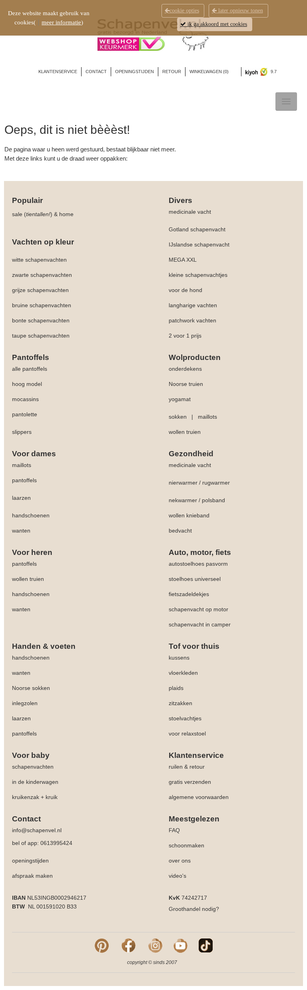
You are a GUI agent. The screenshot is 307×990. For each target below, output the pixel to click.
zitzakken (180, 703)
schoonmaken (186, 845)
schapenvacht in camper (200, 624)
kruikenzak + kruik (35, 797)
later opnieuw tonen (240, 11)
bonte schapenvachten (41, 320)
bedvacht (180, 530)
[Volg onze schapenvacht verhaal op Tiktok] (206, 945)
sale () (32, 214)
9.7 (273, 71)
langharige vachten (193, 305)
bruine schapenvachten (41, 305)
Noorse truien (186, 384)
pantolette (24, 414)
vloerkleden (183, 673)
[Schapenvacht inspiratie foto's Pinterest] (102, 945)
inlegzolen (25, 703)
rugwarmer (216, 482)
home (66, 214)
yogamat (180, 399)
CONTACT (96, 71)
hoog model (27, 384)
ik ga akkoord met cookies (216, 24)
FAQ (174, 830)
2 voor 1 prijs (185, 335)
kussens (179, 657)
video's (177, 876)
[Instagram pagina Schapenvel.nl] (155, 945)
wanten (21, 530)
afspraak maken (32, 876)
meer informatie (61, 22)
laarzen (21, 498)
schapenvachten (33, 766)
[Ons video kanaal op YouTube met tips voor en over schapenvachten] (180, 945)
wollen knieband (189, 515)
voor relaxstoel (187, 733)
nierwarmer (183, 482)
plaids (176, 688)
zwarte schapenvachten (42, 275)
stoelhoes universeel (195, 579)
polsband (213, 500)
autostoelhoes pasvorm (198, 564)
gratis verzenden (190, 782)
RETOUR (171, 71)
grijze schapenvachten (40, 290)
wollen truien (185, 432)
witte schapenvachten (39, 259)
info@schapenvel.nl (37, 830)
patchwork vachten (192, 320)
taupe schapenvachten (41, 335)
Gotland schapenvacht (197, 229)
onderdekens (185, 369)
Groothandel (184, 909)
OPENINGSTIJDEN (134, 71)
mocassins (25, 399)
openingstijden (30, 860)
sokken (178, 416)
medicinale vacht (190, 212)
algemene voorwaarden (199, 797)
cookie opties (184, 11)
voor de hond (185, 290)
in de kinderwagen (35, 782)
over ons (180, 860)
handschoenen (31, 515)
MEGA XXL (183, 259)
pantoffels (24, 480)
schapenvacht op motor (198, 609)
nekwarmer (183, 500)
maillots (207, 416)
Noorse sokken (31, 688)
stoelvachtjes (185, 718)
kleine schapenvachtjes (198, 275)
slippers (22, 432)
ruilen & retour (187, 766)
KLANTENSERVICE (57, 71)
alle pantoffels (29, 369)
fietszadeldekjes (189, 594)
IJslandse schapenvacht (199, 244)
